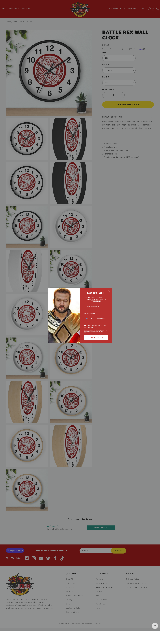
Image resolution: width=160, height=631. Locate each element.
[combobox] (89, 318)
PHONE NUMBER (89, 313)
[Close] (109, 290)
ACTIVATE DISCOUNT (95, 338)
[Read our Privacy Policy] (106, 330)
